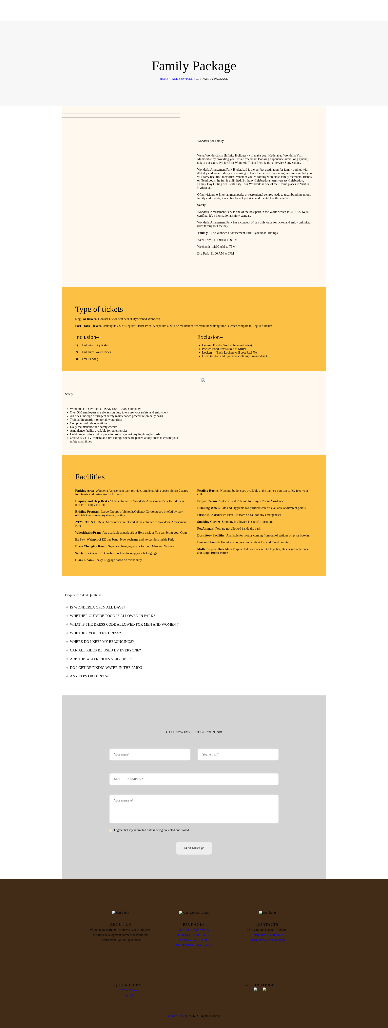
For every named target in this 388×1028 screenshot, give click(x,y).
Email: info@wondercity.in (267, 940)
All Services (182, 78)
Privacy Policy (128, 990)
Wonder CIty (176, 1016)
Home (164, 78)
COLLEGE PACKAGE (194, 935)
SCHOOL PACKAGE (194, 929)
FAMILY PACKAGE (194, 940)
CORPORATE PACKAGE (194, 945)
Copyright (127, 995)
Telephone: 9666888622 (267, 935)
